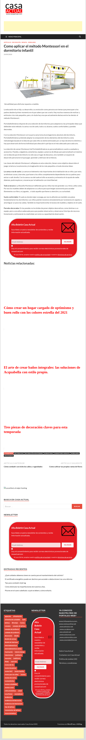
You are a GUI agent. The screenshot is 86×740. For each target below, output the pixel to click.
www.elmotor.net (66, 626)
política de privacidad (42, 255)
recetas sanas (9, 687)
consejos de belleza (19, 626)
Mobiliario (32, 42)
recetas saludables (11, 684)
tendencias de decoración (13, 700)
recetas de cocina (10, 678)
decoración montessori (34, 453)
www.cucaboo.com (67, 629)
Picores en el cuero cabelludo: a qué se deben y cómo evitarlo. (28, 590)
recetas (23, 674)
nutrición (14, 661)
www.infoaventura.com (68, 621)
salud (20, 691)
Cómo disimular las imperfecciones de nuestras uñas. (25, 587)
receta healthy (19, 671)
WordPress (71, 724)
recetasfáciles (9, 681)
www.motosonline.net (67, 624)
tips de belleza (9, 707)
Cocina (22, 623)
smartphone (18, 694)
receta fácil (8, 671)
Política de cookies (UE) (68, 659)
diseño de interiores (11, 642)
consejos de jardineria (12, 629)
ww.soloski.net (65, 632)
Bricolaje (15, 623)
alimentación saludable (12, 619)
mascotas (8, 658)
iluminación (9, 652)
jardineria (18, 655)
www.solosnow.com (67, 635)
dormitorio (48, 453)
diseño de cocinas (10, 639)
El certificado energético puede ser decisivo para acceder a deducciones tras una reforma (38, 579)
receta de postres (10, 668)
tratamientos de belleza (12, 710)
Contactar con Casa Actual (69, 655)
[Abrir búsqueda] (80, 36)
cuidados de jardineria (12, 632)
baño (24, 619)
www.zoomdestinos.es (68, 640)
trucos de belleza (10, 713)
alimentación (17, 616)
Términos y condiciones (68, 663)
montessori (8, 455)
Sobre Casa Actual (66, 651)
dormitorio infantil (62, 453)
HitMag (79, 724)
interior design (19, 652)
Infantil (24, 42)
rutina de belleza (10, 691)
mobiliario (75, 453)
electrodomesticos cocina (13, 649)
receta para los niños (11, 674)
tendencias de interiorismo (13, 704)
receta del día (9, 665)
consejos (8, 626)
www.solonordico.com (68, 637)
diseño (16, 636)
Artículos (7, 42)
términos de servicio (65, 255)
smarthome (8, 694)
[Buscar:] (43, 506)
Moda (7, 661)
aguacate (8, 616)
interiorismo (9, 655)
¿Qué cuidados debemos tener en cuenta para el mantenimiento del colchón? (34, 575)
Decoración (16, 42)
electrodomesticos (11, 645)
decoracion (18, 453)
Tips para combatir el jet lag (15, 583)
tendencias (8, 697)
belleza (7, 623)
